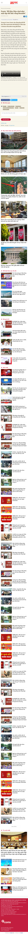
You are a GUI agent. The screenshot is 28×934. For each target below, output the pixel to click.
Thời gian (6, 125)
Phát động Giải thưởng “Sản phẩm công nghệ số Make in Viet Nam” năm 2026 (19, 870)
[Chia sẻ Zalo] (26, 16)
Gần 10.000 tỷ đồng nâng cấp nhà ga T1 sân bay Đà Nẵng (18, 545)
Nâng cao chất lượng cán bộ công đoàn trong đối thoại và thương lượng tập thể (19, 888)
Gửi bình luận (6, 119)
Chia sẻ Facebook (6, 99)
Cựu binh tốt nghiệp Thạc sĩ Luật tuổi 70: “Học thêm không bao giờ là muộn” (19, 371)
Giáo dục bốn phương (5, 8)
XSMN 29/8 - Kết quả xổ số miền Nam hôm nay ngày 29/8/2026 (18, 517)
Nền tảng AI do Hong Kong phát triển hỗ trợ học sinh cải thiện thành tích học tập (13, 151)
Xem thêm (14, 826)
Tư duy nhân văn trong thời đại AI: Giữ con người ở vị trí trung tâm (19, 359)
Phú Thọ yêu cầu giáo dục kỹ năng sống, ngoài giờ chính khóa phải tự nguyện (19, 389)
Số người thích (11, 125)
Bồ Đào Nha (22, 107)
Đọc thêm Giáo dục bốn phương (12, 130)
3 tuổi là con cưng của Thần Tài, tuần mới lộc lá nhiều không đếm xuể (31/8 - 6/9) (19, 536)
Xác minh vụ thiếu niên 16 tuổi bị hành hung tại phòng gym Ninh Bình (19, 462)
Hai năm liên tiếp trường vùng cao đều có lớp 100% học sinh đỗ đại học (19, 350)
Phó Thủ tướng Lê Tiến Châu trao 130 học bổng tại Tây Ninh (19, 274)
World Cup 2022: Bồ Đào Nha (8, 107)
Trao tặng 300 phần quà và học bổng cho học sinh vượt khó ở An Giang (19, 380)
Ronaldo (4, 106)
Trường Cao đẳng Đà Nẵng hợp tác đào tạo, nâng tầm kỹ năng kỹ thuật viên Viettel (19, 444)
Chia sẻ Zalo (14, 99)
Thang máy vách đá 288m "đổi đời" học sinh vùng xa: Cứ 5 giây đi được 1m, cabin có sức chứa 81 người (13, 197)
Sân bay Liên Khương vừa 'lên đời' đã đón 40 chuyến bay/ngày (18, 311)
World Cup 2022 (6, 109)
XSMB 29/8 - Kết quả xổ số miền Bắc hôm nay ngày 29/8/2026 (18, 499)
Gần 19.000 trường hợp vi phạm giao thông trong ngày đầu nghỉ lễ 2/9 (19, 408)
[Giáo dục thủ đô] (14, 2)
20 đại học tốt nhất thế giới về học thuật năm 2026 (13, 243)
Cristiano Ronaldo (11, 106)
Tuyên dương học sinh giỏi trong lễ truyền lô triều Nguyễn (18, 399)
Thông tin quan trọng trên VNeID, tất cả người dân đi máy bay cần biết (19, 526)
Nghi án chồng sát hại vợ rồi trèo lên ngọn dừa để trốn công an (19, 481)
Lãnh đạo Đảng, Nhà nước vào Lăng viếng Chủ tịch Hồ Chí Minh (19, 332)
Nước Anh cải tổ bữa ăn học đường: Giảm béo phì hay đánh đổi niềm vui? (13, 220)
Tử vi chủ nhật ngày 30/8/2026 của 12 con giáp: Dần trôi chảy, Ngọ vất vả (19, 293)
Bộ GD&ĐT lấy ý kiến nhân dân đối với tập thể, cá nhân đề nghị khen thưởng (19, 323)
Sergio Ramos (18, 106)
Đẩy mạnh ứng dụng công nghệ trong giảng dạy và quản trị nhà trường (18, 490)
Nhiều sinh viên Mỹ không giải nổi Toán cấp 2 (13, 174)
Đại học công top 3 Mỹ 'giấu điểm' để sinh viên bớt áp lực (12, 266)
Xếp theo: (2, 125)
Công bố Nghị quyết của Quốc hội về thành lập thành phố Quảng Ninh (19, 879)
